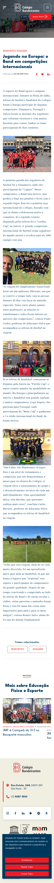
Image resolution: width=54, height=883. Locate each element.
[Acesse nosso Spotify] (38, 813)
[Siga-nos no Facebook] (15, 813)
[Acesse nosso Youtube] (31, 813)
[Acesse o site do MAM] (40, 830)
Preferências (27, 860)
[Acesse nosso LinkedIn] (23, 813)
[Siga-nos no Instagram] (8, 813)
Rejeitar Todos (27, 867)
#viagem (38, 649)
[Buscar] (47, 7)
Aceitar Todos (27, 874)
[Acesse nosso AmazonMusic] (46, 813)
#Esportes (17, 649)
